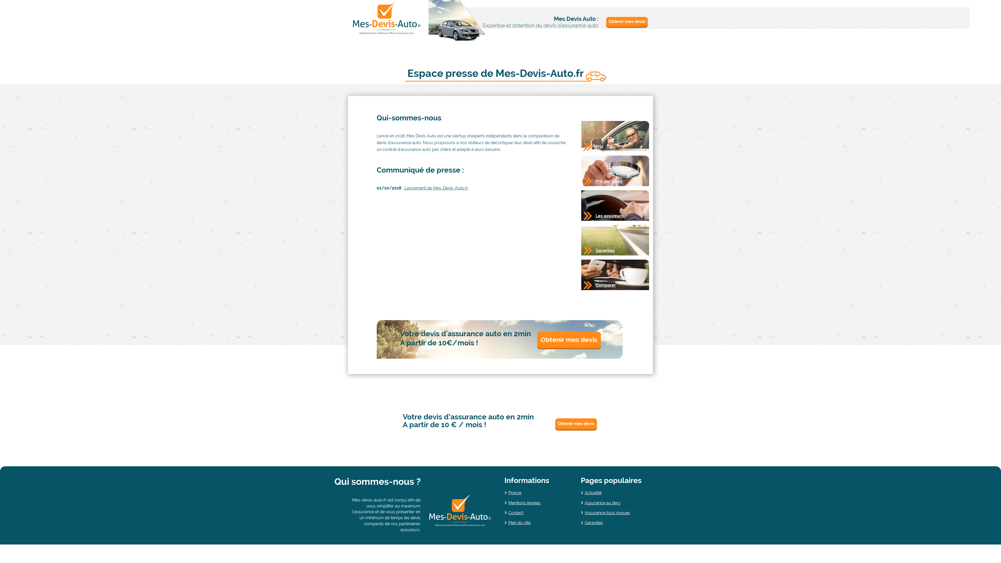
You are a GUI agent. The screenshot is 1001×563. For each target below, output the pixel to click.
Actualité (593, 492)
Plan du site (519, 522)
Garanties (594, 522)
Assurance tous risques (607, 512)
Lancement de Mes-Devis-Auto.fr (436, 188)
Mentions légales (524, 502)
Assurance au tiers (602, 502)
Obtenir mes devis (627, 21)
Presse (514, 492)
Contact (515, 512)
